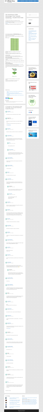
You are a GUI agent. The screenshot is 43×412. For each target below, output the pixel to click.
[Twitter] (7, 98)
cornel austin (9, 301)
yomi (9, 142)
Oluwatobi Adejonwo (9, 239)
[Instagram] (11, 98)
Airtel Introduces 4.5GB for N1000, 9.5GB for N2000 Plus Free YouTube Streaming (14, 101)
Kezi (7, 381)
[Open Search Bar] (37, 1)
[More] (12, 98)
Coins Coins (10, 193)
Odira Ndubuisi (9, 262)
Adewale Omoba (9, 308)
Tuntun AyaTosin (9, 135)
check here (18, 64)
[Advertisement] (21, 7)
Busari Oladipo (9, 225)
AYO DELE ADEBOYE (9, 157)
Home (18, 410)
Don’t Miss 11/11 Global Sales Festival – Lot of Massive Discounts (32, 39)
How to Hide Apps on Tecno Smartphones (15, 404)
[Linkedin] (8, 98)
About (20, 410)
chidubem (23, 397)
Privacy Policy (23, 410)
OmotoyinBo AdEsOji (9, 346)
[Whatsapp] (9, 98)
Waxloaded (9, 328)
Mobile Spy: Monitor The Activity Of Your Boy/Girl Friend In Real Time (33, 34)
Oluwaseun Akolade (9, 165)
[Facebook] (6, 98)
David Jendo (8, 254)
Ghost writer (8, 128)
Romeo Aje (8, 218)
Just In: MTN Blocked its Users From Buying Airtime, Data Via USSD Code (32, 31)
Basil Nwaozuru (9, 315)
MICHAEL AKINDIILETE (10, 284)
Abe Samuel (8, 111)
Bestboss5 (8, 209)
